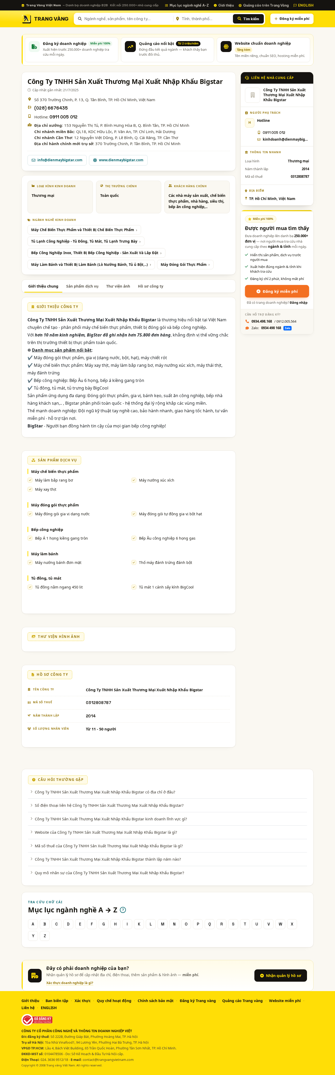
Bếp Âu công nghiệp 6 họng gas (167, 538)
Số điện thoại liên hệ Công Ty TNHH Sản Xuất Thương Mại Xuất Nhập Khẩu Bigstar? (109, 805)
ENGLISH (306, 5)
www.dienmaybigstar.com (121, 160)
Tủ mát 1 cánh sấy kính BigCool (166, 587)
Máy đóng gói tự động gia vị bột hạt (170, 513)
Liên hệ (28, 1007)
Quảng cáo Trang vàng (242, 1000)
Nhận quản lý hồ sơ (283, 975)
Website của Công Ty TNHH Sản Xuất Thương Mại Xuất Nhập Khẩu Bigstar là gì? (106, 832)
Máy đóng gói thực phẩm (55, 504)
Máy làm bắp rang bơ (54, 480)
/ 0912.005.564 (274, 321)
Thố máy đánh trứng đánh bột (165, 562)
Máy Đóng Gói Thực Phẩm (183, 264)
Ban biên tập (57, 1000)
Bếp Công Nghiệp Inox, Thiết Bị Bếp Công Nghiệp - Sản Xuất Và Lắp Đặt (94, 252)
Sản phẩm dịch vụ (82, 286)
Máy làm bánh (44, 553)
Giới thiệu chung (43, 286)
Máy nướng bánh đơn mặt (58, 562)
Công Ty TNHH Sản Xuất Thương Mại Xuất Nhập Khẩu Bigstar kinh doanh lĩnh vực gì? (111, 818)
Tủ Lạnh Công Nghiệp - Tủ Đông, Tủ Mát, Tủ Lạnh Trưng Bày (84, 241)
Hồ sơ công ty (150, 286)
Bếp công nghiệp (47, 529)
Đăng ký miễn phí (294, 18)
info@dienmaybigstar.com (59, 160)
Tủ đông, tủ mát (46, 578)
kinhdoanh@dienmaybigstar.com (286, 139)
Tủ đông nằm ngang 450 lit (59, 587)
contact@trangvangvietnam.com (108, 1059)
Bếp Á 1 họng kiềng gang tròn (61, 538)
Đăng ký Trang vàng (198, 1000)
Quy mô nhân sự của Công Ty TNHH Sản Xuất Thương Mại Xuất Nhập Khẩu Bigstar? (109, 872)
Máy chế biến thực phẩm (55, 471)
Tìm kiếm (251, 18)
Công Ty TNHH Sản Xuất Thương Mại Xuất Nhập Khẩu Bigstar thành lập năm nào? (108, 859)
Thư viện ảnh (118, 286)
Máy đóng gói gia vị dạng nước (62, 513)
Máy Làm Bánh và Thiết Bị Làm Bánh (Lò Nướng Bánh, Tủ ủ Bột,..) (89, 264)
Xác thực (83, 1000)
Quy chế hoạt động (114, 1000)
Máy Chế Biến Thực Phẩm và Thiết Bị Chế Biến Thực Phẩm (82, 229)
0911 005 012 (63, 117)
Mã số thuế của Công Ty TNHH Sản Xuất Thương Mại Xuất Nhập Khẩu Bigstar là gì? (109, 845)
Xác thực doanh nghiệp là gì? (69, 983)
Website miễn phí (285, 1000)
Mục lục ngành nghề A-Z (189, 5)
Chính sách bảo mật (156, 1000)
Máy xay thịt (45, 489)
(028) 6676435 (51, 108)
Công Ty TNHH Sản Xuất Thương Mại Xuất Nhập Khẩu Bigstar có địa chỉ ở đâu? (105, 791)
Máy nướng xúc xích (156, 480)
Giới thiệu (226, 5)
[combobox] (128, 19)
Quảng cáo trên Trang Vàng (266, 5)
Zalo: (271, 327)
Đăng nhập (299, 302)
